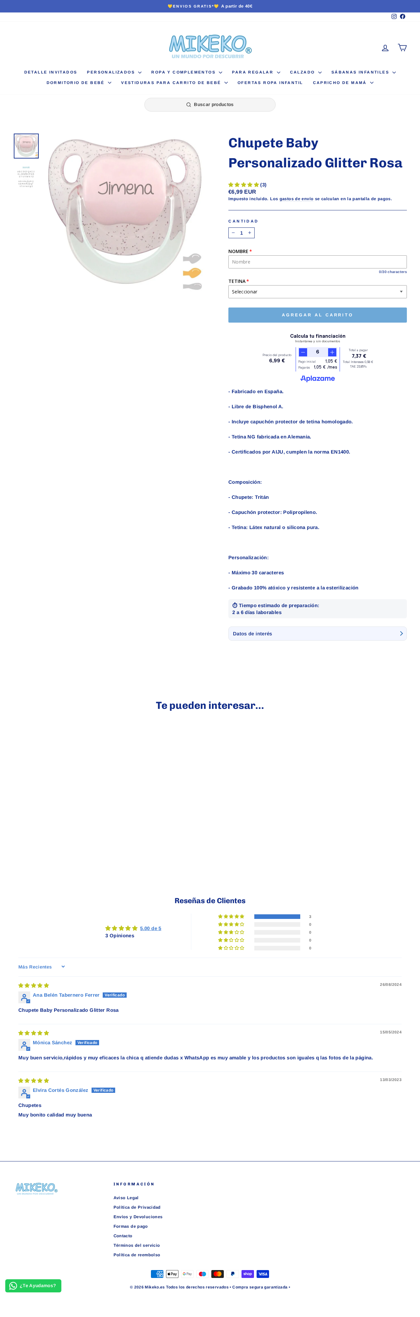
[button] (244, 184)
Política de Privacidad (137, 1207)
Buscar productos (214, 104)
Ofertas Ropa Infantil (270, 82)
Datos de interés (252, 633)
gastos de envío (297, 198)
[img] (33, 985)
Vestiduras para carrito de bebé (172, 82)
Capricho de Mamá (341, 82)
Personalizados (111, 72)
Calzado (303, 72)
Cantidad (243, 221)
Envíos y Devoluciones (138, 1216)
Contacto (123, 1235)
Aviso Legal (126, 1197)
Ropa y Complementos (184, 72)
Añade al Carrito (59, 815)
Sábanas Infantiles (361, 72)
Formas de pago (131, 1226)
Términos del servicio (137, 1245)
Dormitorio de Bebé (77, 82)
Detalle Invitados (50, 72)
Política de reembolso (137, 1254)
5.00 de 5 (150, 928)
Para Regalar (253, 72)
